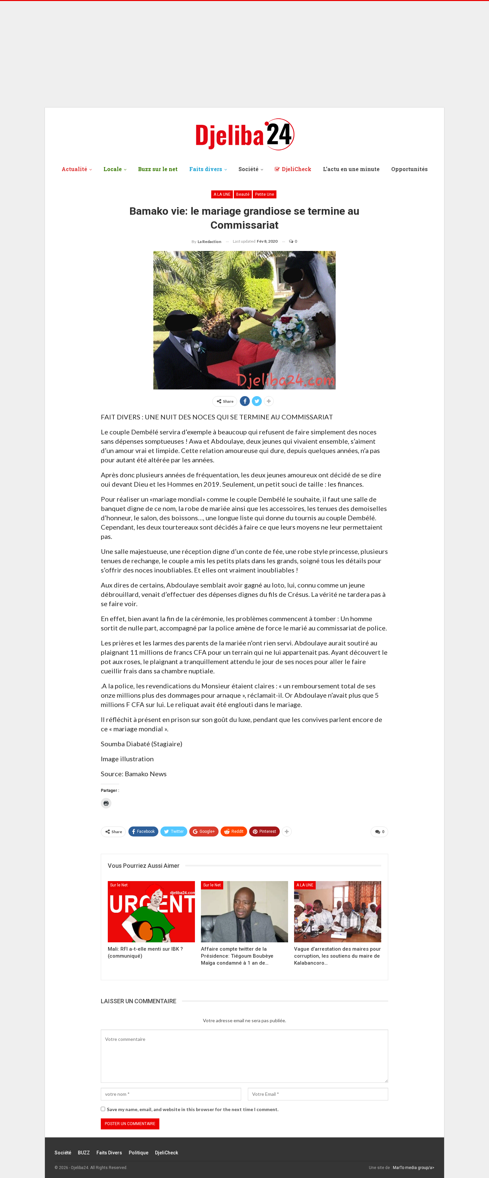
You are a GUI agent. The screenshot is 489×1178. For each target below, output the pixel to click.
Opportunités (409, 168)
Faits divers (205, 168)
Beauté (242, 194)
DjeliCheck (296, 168)
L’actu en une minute (351, 168)
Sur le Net (119, 885)
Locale (112, 168)
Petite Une (264, 194)
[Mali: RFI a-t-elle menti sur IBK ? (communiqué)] (151, 911)
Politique (138, 1152)
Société (248, 168)
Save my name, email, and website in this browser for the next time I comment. (192, 1109)
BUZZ (84, 1152)
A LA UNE (222, 194)
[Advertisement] (244, 54)
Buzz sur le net (158, 168)
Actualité (74, 168)
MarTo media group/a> (413, 1167)
